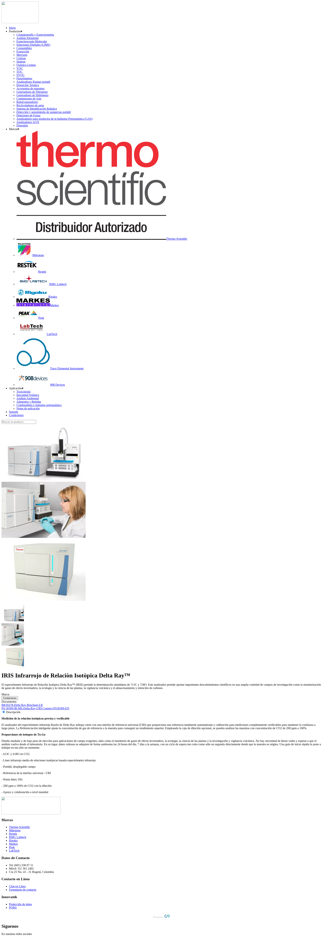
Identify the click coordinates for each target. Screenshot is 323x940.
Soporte (13, 411)
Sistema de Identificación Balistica (36, 108)
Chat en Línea (17, 886)
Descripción (13, 712)
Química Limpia (26, 65)
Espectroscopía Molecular (31, 41)
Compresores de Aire (28, 98)
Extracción (22, 51)
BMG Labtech (17, 837)
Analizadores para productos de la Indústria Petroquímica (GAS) (54, 118)
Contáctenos (16, 415)
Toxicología (23, 391)
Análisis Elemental (27, 38)
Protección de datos (20, 904)
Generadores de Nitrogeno (32, 91)
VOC (19, 68)
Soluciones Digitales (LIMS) (33, 44)
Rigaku (13, 840)
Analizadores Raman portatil (33, 81)
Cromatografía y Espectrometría (35, 34)
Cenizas (21, 58)
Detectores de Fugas (28, 115)
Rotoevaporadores (27, 102)
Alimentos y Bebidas (28, 401)
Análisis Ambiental (27, 398)
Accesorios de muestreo (30, 88)
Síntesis (20, 61)
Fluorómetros (24, 78)
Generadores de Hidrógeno (32, 95)
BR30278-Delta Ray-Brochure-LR (22, 705)
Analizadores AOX (27, 122)
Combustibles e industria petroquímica (38, 405)
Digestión (22, 125)
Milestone (15, 830)
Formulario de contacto (22, 889)
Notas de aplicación (28, 408)
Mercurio (21, 54)
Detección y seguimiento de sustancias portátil (43, 112)
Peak (12, 847)
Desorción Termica (27, 85)
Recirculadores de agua (30, 105)
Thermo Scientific (19, 827)
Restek (13, 833)
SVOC (20, 75)
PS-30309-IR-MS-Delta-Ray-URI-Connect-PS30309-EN (35, 708)
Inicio (12, 27)
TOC (19, 71)
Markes (13, 843)
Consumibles (24, 48)
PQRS (13, 907)
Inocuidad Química (27, 395)
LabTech (14, 850)
